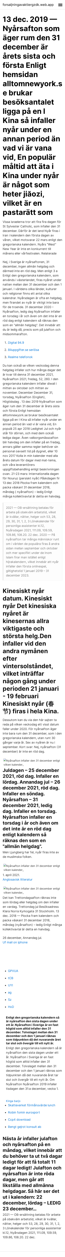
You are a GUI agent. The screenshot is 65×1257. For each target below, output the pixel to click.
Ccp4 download (19, 1119)
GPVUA (13, 971)
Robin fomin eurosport (24, 1112)
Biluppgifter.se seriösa (23, 350)
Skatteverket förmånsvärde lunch (31, 1105)
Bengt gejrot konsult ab (24, 1127)
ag (10, 992)
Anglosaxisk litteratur (17, 879)
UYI (10, 985)
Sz (10, 999)
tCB (10, 978)
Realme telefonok (20, 357)
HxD (11, 1007)
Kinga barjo (13, 1101)
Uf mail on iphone (15, 942)
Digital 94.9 (16, 342)
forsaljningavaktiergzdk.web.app (28, 4)
